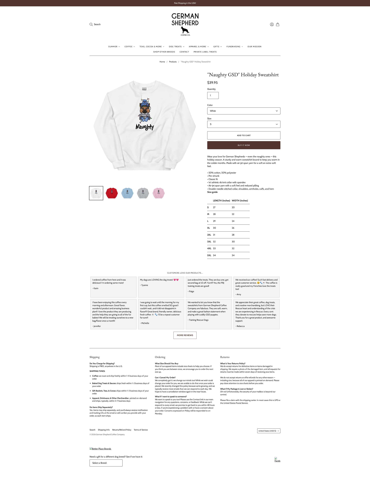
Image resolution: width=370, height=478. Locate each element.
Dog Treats (175, 46)
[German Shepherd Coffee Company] (185, 24)
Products (173, 61)
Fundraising (233, 46)
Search (92, 429)
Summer (112, 46)
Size (209, 118)
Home (162, 61)
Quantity (211, 89)
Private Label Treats (205, 52)
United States (267, 431)
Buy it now (244, 145)
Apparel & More (197, 46)
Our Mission (254, 46)
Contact (184, 52)
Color (210, 105)
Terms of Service (141, 429)
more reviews (185, 335)
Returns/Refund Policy (121, 429)
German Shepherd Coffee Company (110, 434)
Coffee (128, 46)
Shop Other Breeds (164, 52)
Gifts (216, 46)
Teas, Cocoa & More (151, 46)
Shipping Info (104, 429)
